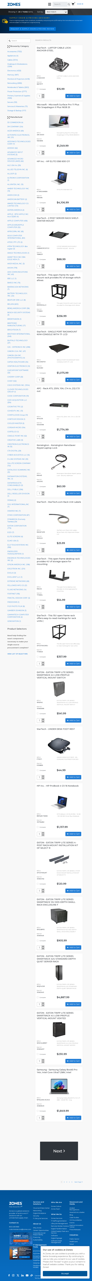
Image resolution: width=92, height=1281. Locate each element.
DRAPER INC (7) (14, 511)
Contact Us (14, 1223)
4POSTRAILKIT (42, 873)
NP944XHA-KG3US (43, 1100)
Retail (72, 1244)
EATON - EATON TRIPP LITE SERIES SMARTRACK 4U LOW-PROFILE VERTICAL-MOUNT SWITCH (55, 675)
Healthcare (74, 1241)
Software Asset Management (56, 1241)
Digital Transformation (59, 1229)
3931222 (40, 538)
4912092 (40, 481)
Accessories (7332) (14, 52)
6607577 (40, 84)
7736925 (40, 652)
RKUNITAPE (41, 532)
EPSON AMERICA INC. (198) (18, 565)
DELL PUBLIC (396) (15, 489)
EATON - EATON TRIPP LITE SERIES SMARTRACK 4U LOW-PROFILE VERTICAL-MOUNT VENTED (55, 1016)
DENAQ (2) (11, 500)
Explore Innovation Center (76, 1226)
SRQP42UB (41, 986)
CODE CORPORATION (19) (18, 396)
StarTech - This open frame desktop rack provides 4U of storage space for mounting (58, 561)
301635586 (40, 708)
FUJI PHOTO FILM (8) (16, 606)
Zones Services (56, 1218)
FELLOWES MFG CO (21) (17, 585)
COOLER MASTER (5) (15, 423)
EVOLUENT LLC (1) (14, 577)
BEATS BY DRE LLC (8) (16, 300)
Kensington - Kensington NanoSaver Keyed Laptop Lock (56, 446)
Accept (65, 1273)
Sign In (80, 4)
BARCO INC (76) (13, 283)
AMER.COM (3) (13, 195)
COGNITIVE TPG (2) (15, 407)
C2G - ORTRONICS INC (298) (18, 347)
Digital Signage (56, 1238)
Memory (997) (13, 75)
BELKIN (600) (12, 304)
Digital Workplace (39, 1213)
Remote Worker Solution (60, 1226)
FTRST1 (39, 759)
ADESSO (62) (12, 148)
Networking (37, 1210)
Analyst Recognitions (74, 1209)
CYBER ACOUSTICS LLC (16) (18, 455)
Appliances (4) (12, 56)
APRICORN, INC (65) (15, 231)
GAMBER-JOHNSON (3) (16, 610)
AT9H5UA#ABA (42, 191)
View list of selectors (17, 654)
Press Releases (75, 1229)
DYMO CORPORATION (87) (18, 515)
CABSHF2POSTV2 (43, 248)
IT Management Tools (40, 1246)
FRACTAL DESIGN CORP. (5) (18, 598)
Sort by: (46, 12)
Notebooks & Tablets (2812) (18, 87)
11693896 (40, 141)
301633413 (40, 992)
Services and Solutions (38, 1203)
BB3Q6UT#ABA (42, 816)
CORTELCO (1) (13, 432)
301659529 (40, 1106)
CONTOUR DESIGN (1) (16, 419)
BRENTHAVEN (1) (14, 319)
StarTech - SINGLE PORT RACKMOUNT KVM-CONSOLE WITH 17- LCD (57, 333)
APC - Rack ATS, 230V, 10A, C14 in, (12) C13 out (58, 389)
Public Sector (74, 1239)
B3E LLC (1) (11, 279)
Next (58, 1150)
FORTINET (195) (13, 594)
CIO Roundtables (76, 1220)
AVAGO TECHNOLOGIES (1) (18, 253)
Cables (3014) (12, 60)
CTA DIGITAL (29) (14, 451)
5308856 (40, 765)
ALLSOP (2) (11, 174)
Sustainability (38, 1240)
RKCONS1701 (41, 362)
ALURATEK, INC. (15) (15, 184)
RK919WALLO (41, 305)
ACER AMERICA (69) (15, 131)
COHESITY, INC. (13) (15, 411)
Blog (71, 1215)
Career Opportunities (41, 1230)
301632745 (40, 879)
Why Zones (37, 1228)
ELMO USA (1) (12, 541)
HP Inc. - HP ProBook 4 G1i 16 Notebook (58, 786)
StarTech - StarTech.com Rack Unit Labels (59, 502)
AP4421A (40, 418)
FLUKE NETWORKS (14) (16, 590)
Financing (36, 1237)
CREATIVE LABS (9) (15, 440)
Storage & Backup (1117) (16, 111)
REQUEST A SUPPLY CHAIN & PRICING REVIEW (32, 29)
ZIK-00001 (40, 135)
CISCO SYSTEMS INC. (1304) (18, 385)
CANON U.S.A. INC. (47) (16, 351)
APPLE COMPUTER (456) (17, 221)
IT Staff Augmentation (59, 1221)
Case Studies (74, 1217)
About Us (37, 1224)
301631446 (40, 935)
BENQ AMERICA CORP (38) (18, 308)
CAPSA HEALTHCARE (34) (17, 362)
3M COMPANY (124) (15, 127)
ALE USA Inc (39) (14, 165)
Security (36, 1216)
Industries (74, 1235)
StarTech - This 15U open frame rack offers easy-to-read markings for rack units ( (56, 618)
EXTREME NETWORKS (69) (18, 581)
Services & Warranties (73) (17, 106)
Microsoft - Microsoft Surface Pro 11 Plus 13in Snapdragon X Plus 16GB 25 (58, 106)
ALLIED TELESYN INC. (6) (17, 170)
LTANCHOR (41, 78)
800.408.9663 (14, 1227)
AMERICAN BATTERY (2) (17, 199)
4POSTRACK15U (42, 645)
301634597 (40, 1049)
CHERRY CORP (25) (15, 377)
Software (54, 1235)
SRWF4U (40, 702)
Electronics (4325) (14, 71)
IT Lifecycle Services (40, 1218)
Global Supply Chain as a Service (60, 1232)
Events (72, 1223)
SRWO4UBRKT (42, 1043)
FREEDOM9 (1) (13, 602)
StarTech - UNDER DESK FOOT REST (56, 729)
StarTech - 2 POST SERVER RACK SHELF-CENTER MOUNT (58, 219)
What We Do (56, 1214)
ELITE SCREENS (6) (15, 537)
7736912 (40, 311)
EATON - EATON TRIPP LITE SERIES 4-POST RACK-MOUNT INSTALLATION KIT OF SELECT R (57, 845)
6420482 (40, 368)
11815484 (40, 197)
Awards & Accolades (77, 1212)
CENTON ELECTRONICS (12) (18, 366)
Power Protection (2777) (17, 92)
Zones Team (55, 1209)
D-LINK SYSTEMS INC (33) (17, 459)
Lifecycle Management (59, 1223)
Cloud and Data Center (41, 1208)
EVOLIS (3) (11, 573)
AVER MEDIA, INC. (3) (16, 264)
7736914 (40, 595)
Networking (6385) (14, 83)
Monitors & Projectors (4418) (18, 79)
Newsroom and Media (76, 1203)
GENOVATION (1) (14, 621)
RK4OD (39, 589)
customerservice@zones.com (20, 1229)
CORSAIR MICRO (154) (16, 428)
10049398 (40, 424)
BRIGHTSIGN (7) (14, 330)
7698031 (40, 254)
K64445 (39, 475)
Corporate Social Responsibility (39, 1234)
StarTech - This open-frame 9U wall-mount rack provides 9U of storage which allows (59, 278)
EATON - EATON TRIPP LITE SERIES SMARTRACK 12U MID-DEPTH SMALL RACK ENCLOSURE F (56, 902)
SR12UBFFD (41, 929)
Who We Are (56, 1202)
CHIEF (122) (11, 381)
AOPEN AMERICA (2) (15, 210)
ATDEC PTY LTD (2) (14, 242)
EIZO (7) (10, 532)
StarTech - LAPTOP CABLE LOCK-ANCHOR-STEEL (54, 49)
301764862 (40, 822)
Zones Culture (56, 1206)
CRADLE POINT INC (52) (17, 436)
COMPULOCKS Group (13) (17, 415)
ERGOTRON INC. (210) (16, 569)
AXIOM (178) (12, 268)
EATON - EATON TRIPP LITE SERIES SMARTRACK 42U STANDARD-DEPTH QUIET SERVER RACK (56, 959)
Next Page (78, 1182)
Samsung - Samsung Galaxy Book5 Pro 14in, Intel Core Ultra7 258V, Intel (57, 1071)
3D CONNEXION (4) (15, 122)
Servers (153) (12, 102)
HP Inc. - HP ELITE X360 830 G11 (53, 161)
